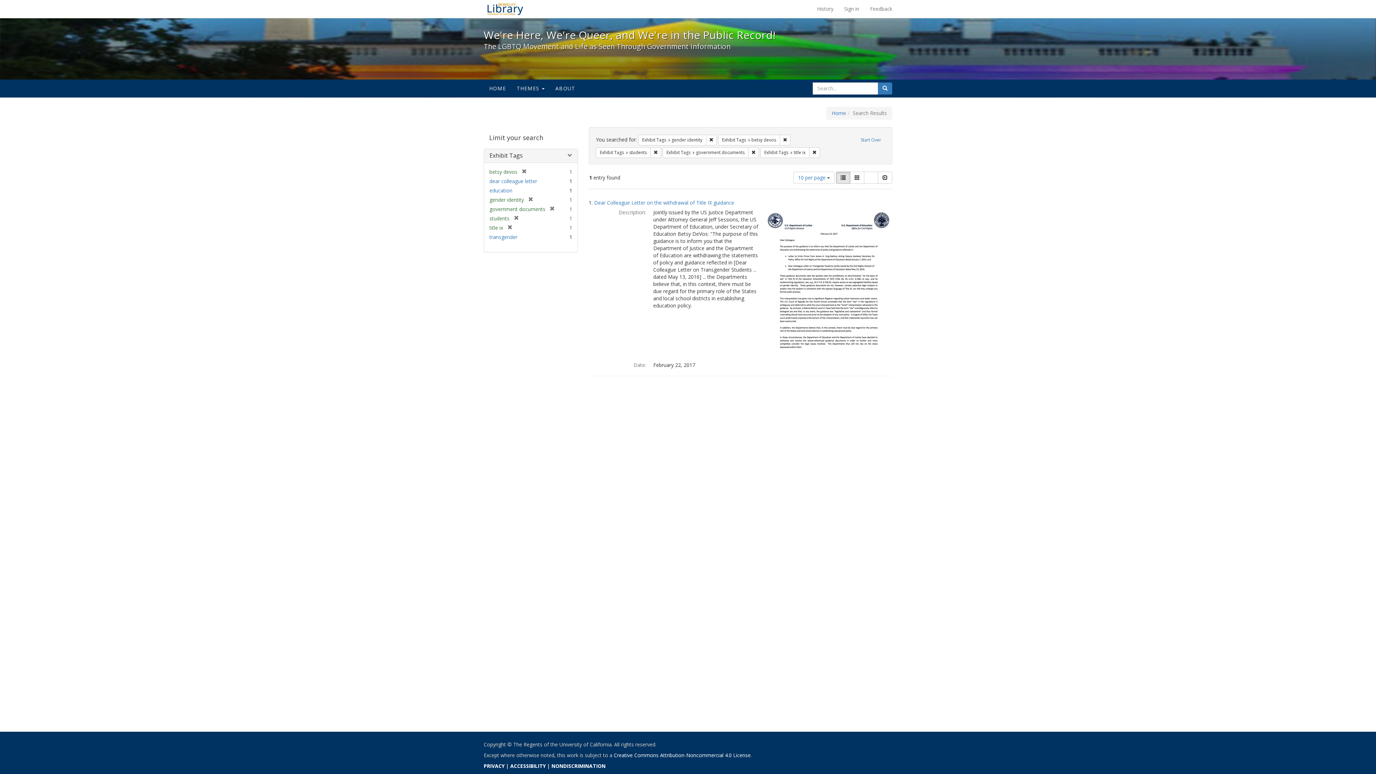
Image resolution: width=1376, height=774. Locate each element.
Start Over (871, 140)
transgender (503, 237)
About (565, 88)
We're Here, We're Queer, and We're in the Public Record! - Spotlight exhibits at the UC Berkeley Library (505, 9)
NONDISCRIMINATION (578, 766)
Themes (529, 88)
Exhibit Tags (506, 155)
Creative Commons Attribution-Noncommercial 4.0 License (682, 755)
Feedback (881, 8)
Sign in (851, 8)
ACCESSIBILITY (528, 766)
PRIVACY (494, 766)
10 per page (812, 177)
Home (497, 88)
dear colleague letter (513, 181)
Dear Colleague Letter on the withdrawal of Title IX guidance (664, 202)
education (500, 190)
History (825, 8)
